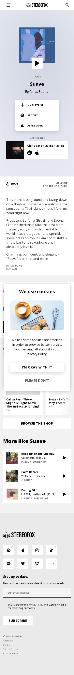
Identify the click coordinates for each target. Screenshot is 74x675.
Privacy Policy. (37, 354)
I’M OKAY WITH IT (37, 367)
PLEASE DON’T (37, 380)
